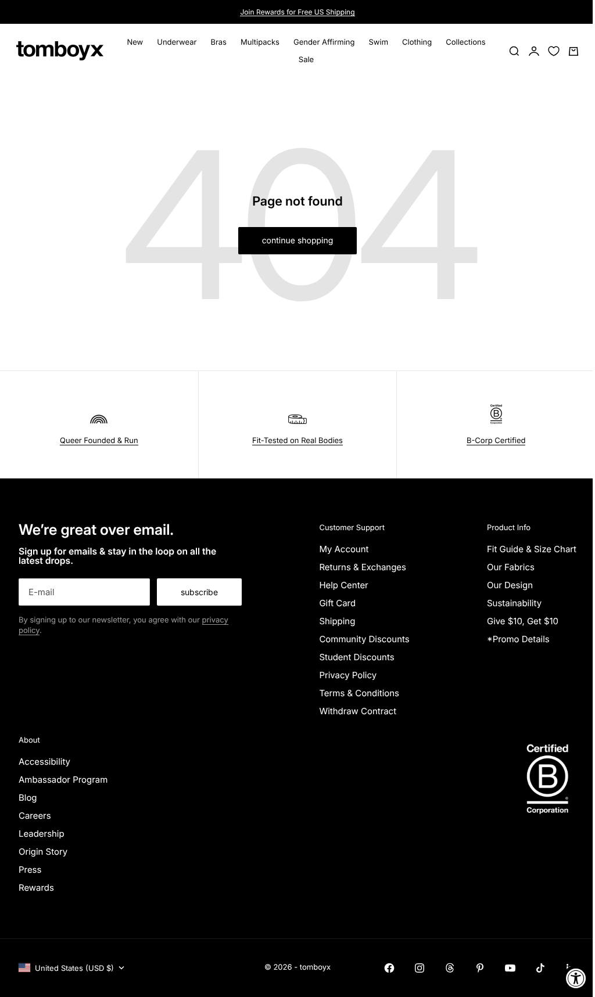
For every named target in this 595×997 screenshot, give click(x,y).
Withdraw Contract (357, 711)
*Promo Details (518, 639)
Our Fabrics (511, 567)
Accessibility (44, 761)
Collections (465, 42)
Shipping (337, 621)
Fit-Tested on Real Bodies (297, 440)
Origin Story (43, 851)
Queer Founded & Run (99, 440)
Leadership (41, 833)
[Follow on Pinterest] (480, 968)
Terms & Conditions (359, 693)
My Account (343, 549)
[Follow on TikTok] (540, 968)
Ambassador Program (63, 779)
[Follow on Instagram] (419, 968)
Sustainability (514, 603)
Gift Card (337, 603)
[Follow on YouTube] (510, 968)
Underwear (176, 42)
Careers (35, 815)
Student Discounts (356, 657)
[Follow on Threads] (450, 968)
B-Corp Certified (496, 440)
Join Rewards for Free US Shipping (297, 12)
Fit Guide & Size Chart (531, 549)
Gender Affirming (324, 42)
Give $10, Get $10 (522, 621)
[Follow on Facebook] (389, 968)
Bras (218, 42)
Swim (379, 42)
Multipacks (260, 42)
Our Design (510, 585)
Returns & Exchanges (362, 567)
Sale (306, 59)
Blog (28, 797)
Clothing (417, 42)
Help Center (343, 585)
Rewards (36, 887)
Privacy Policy (348, 675)
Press (30, 869)
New (135, 42)
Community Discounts (364, 639)
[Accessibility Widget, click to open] (576, 978)
